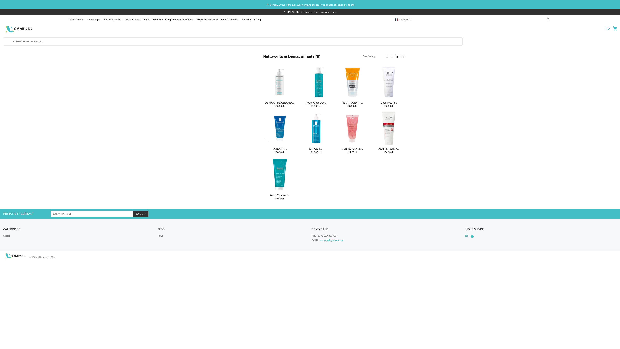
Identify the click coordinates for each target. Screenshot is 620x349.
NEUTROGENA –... (352, 102)
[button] (403, 19)
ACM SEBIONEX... (388, 149)
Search (6, 235)
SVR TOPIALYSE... (352, 149)
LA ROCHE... (280, 149)
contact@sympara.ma (331, 240)
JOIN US (140, 214)
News (160, 235)
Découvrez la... (389, 102)
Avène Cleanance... (316, 102)
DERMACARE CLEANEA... (279, 102)
